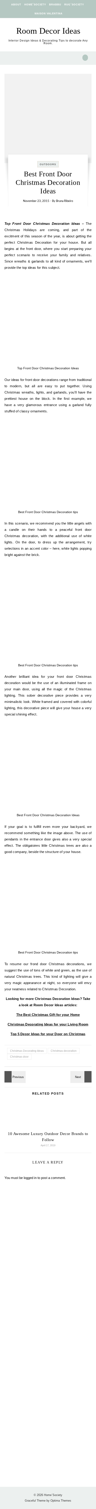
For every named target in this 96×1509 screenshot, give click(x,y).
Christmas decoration (64, 1050)
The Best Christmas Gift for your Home (48, 1015)
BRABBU (55, 4)
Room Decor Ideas (48, 30)
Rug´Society (74, 4)
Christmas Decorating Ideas (27, 1050)
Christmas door (19, 1056)
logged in (30, 1178)
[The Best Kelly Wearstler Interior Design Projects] (81, 1077)
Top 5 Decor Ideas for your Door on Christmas (47, 1034)
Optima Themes (60, 1500)
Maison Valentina (49, 13)
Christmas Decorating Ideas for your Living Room (48, 1024)
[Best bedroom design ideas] (14, 1077)
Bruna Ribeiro (64, 201)
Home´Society (35, 4)
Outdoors (48, 164)
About (16, 4)
